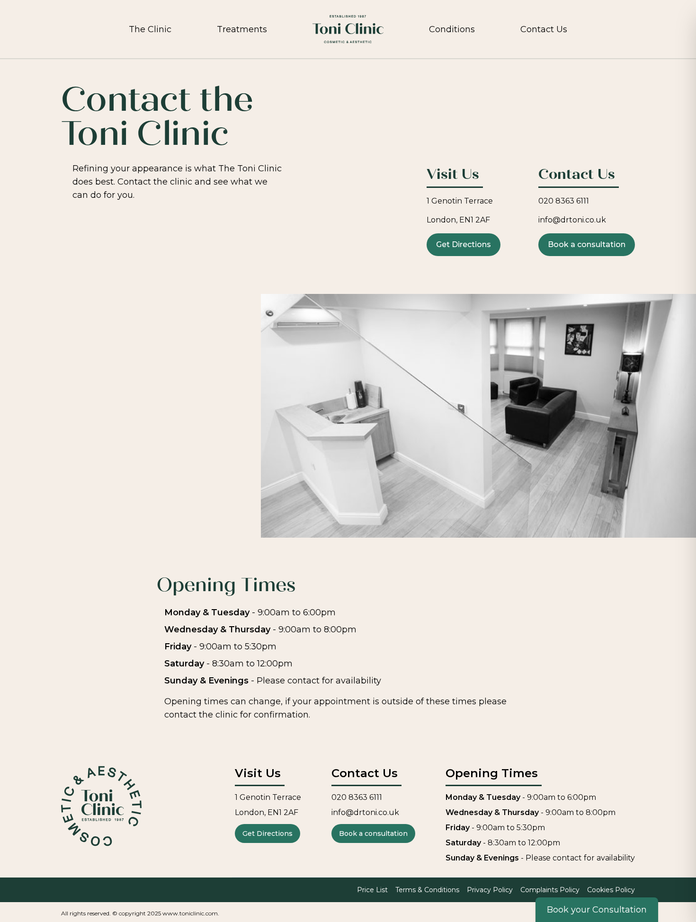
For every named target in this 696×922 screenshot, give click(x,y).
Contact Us (543, 29)
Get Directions (463, 244)
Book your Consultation (597, 909)
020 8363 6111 (563, 200)
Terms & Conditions (427, 890)
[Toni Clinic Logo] (348, 29)
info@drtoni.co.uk (572, 219)
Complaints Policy (550, 890)
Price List (372, 890)
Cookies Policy (611, 890)
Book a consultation (586, 244)
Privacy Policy (490, 890)
